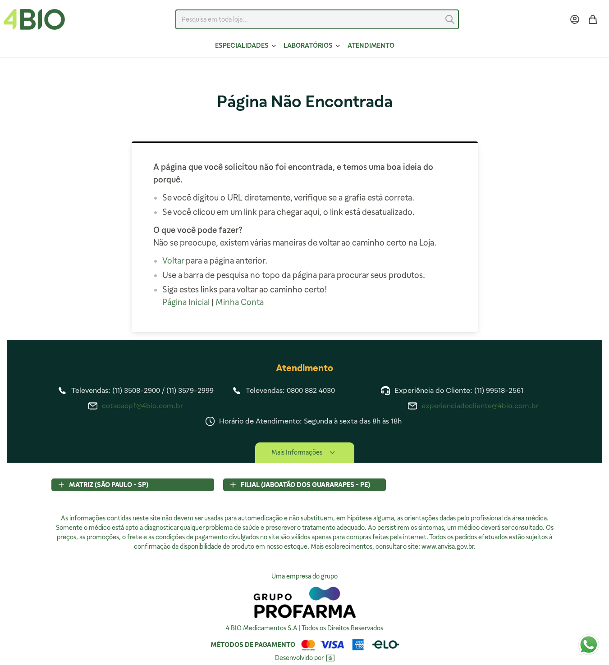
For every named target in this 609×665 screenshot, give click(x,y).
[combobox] (316, 19)
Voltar (173, 260)
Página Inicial (186, 302)
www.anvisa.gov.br (447, 546)
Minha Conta (239, 302)
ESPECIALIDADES (242, 45)
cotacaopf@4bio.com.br (142, 405)
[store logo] (34, 19)
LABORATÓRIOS (308, 45)
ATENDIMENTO (371, 45)
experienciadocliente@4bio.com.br (480, 405)
